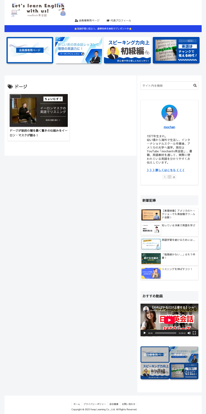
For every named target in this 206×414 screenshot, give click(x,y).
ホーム (76, 404)
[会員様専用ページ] (29, 50)
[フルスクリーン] (194, 333)
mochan (169, 127)
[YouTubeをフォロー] (174, 177)
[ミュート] (189, 333)
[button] (193, 85)
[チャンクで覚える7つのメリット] (176, 50)
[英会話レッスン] (78, 50)
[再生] (144, 333)
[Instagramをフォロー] (169, 177)
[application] (169, 320)
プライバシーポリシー (95, 404)
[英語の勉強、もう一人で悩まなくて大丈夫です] (127, 50)
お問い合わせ (128, 404)
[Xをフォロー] (165, 177)
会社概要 (113, 404)
